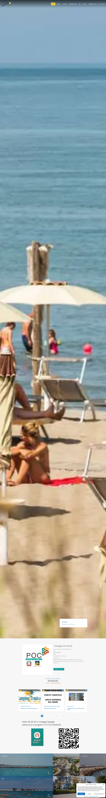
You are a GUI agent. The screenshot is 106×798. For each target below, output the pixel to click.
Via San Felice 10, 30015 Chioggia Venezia (29, 708)
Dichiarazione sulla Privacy (93, 796)
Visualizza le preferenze (99, 793)
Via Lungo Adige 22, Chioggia (50, 708)
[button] (103, 784)
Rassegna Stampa (73, 4)
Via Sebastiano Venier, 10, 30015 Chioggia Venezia (75, 709)
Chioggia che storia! (63, 646)
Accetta (81, 793)
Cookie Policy (86, 796)
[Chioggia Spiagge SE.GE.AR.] (6, 6)
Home (53, 4)
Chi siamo (59, 4)
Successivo (57, 715)
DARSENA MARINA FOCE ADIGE (52, 706)
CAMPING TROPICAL (25, 706)
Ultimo (63, 715)
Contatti (84, 4)
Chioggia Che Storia (93, 4)
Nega (89, 793)
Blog (80, 4)
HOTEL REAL (70, 706)
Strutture (65, 4)
